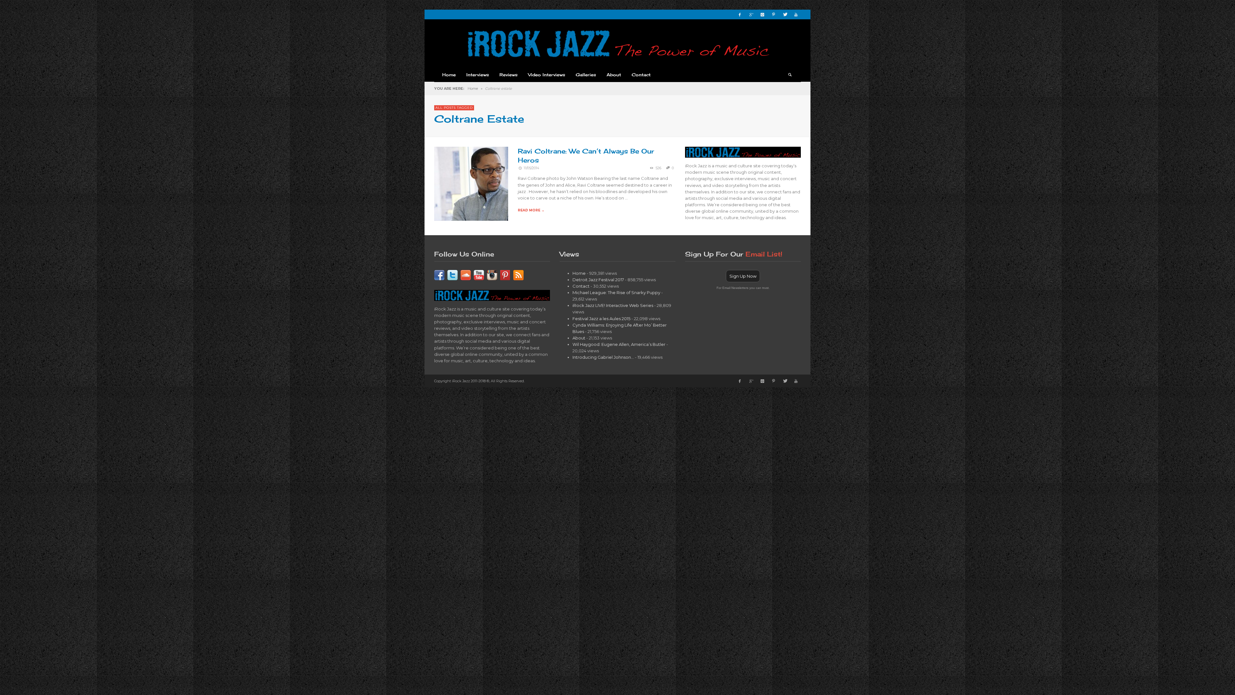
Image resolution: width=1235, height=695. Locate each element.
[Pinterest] (773, 14)
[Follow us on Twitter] (452, 274)
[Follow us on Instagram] (492, 274)
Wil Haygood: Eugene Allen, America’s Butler (618, 344)
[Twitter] (785, 14)
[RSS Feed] (518, 274)
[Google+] (751, 14)
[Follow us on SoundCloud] (466, 274)
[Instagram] (762, 14)
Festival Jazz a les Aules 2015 (601, 318)
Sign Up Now (742, 276)
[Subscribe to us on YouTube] (479, 274)
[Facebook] (740, 14)
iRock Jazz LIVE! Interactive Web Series (612, 305)
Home (473, 88)
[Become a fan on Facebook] (439, 274)
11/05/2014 (531, 168)
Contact (581, 286)
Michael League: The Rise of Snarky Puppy (616, 292)
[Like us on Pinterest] (505, 274)
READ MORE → (531, 210)
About (578, 337)
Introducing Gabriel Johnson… (603, 357)
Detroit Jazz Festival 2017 (598, 279)
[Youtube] (796, 14)
